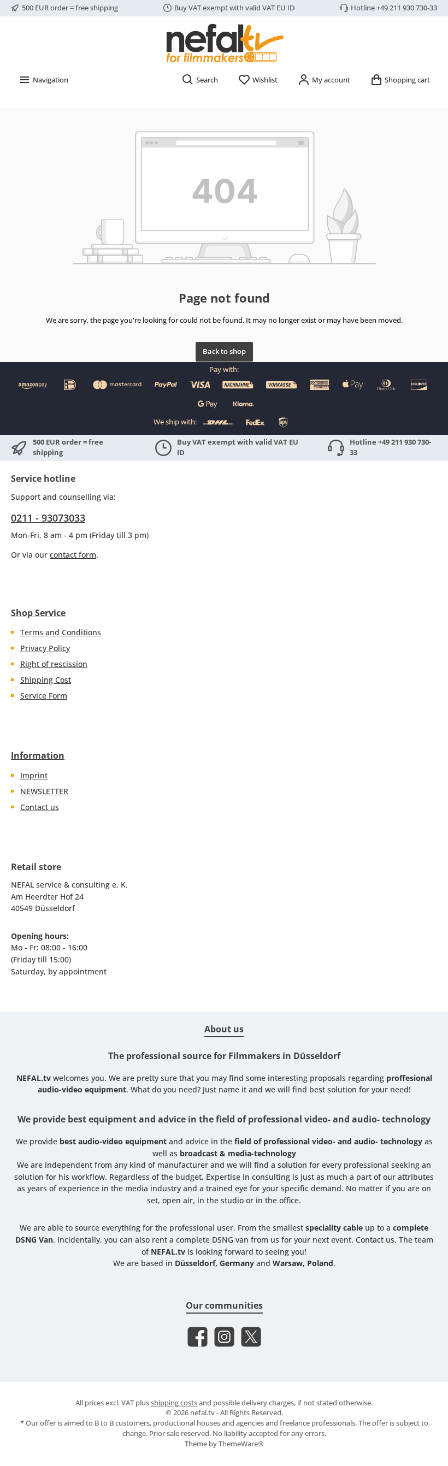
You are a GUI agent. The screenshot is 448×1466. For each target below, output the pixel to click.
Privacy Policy (45, 648)
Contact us (39, 807)
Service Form (43, 695)
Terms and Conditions (60, 632)
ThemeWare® (241, 1444)
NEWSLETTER (44, 791)
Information (37, 755)
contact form (73, 554)
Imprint (34, 775)
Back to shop (224, 351)
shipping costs (174, 1403)
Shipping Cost (45, 680)
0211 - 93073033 (48, 517)
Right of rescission (53, 664)
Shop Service (38, 613)
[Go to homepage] (224, 42)
